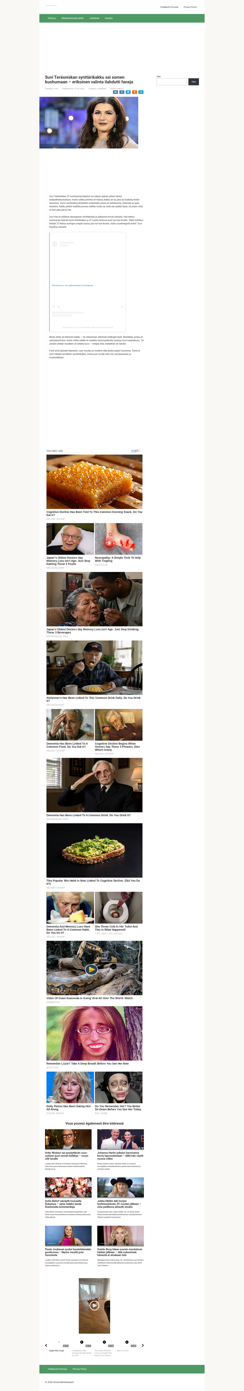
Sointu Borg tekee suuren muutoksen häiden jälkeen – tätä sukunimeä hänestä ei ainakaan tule (119, 1252)
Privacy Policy (190, 7)
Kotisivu (52, 18)
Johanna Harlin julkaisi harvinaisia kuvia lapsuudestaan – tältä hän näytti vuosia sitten (120, 1155)
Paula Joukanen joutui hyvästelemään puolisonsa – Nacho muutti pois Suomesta (68, 1252)
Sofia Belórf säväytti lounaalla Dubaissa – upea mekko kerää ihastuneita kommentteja (63, 1203)
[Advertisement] (122, 46)
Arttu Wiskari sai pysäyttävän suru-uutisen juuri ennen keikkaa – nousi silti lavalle (66, 1155)
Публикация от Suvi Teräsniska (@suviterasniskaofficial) (88, 327)
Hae (159, 76)
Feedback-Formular (169, 7)
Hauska (109, 18)
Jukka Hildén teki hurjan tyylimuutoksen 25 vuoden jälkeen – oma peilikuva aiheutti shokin (119, 1203)
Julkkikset (94, 18)
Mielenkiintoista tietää (73, 18)
